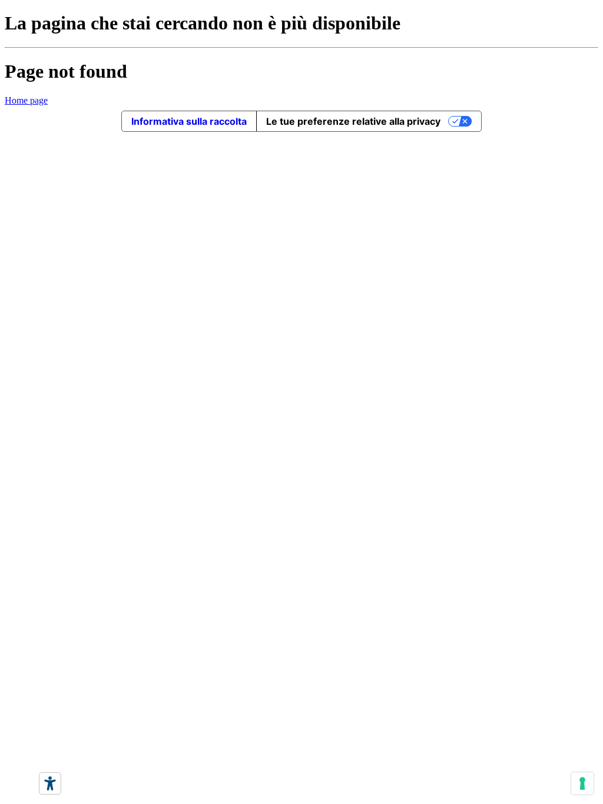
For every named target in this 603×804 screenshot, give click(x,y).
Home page (26, 100)
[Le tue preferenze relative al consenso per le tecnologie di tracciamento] (582, 783)
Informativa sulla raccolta (189, 121)
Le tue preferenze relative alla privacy (353, 121)
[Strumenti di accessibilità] (50, 783)
